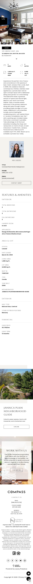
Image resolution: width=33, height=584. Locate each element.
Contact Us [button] (16, 470)
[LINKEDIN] (16, 560)
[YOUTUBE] (20, 560)
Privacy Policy (24, 577)
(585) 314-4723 (7, 172)
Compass (4, 533)
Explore (16, 427)
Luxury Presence (21, 569)
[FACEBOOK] (12, 560)
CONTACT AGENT (16, 183)
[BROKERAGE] (24, 560)
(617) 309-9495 (16, 507)
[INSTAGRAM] (8, 560)
